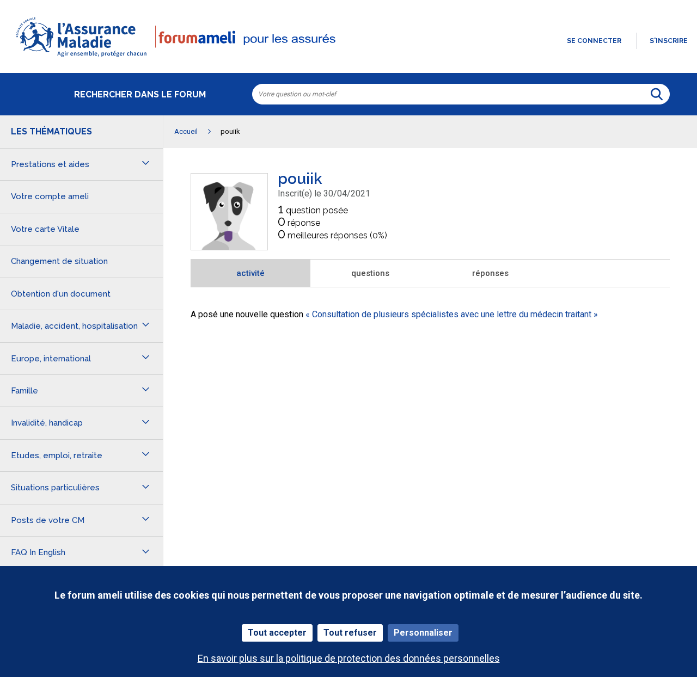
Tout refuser (350, 632)
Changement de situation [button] (59, 261)
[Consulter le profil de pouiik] (229, 247)
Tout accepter (277, 632)
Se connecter (594, 41)
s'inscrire (669, 41)
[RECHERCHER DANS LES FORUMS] (657, 94)
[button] (348, 57)
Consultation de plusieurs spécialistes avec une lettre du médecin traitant (451, 314)
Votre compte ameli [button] (50, 196)
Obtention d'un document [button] (61, 294)
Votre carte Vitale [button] (45, 229)
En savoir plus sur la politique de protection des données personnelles (349, 658)
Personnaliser (423, 632)
